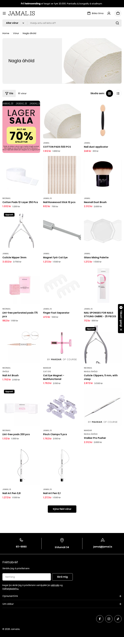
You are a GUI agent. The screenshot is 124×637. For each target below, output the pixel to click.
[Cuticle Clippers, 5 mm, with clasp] (103, 344)
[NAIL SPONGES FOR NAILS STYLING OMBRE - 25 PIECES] (103, 285)
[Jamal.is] (21, 127)
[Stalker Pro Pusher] (103, 407)
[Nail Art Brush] (21, 344)
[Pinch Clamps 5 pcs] (62, 407)
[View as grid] (109, 93)
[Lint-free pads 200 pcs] (21, 407)
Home (5, 33)
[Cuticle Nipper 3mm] (21, 230)
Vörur (16, 33)
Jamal (46, 143)
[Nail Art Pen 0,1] (62, 466)
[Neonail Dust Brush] (103, 175)
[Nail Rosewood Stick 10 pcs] (62, 175)
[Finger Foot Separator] (62, 285)
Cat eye (47, 371)
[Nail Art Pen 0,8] (21, 466)
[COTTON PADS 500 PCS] (62, 119)
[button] (121, 318)
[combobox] (62, 23)
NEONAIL (6, 198)
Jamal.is (47, 198)
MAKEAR (47, 368)
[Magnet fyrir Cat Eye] (62, 230)
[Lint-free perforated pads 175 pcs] (21, 285)
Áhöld (5, 371)
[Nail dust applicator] (103, 119)
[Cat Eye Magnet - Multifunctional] (62, 344)
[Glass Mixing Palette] (103, 230)
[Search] (117, 23)
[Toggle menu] (4, 13)
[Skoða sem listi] (118, 93)
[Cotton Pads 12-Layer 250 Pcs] (21, 175)
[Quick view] (76, 107)
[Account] (109, 13)
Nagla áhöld (91, 371)
